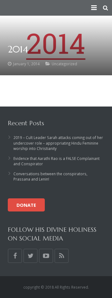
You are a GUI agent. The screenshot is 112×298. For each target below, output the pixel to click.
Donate (26, 205)
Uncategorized (64, 63)
